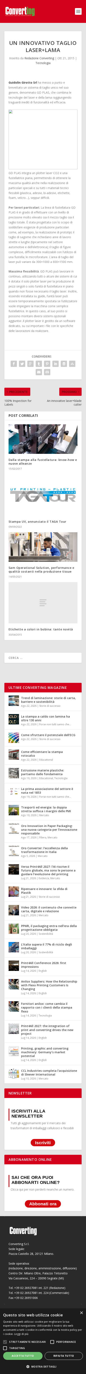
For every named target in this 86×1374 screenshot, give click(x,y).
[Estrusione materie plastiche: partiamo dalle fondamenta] (14, 773)
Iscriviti (43, 1142)
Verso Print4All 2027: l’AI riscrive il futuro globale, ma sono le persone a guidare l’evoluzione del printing (48, 870)
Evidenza (44, 878)
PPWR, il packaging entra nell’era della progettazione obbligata (49, 928)
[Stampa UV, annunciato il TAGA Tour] (43, 494)
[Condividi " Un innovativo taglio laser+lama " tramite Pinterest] (47, 364)
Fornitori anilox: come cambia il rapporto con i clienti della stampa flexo (46, 1007)
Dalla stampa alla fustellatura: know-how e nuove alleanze (43, 461)
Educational (46, 759)
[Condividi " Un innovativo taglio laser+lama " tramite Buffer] (64, 364)
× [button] (81, 1313)
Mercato (44, 815)
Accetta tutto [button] (23, 1356)
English (43, 971)
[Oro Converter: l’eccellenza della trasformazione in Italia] (14, 851)
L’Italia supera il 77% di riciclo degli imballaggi (46, 946)
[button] (43, 1366)
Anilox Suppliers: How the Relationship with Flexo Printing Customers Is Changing (49, 985)
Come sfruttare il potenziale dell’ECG (48, 735)
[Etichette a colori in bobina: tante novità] (43, 602)
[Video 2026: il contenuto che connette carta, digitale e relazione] (14, 910)
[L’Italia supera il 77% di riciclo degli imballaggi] (14, 947)
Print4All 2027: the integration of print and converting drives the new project (47, 1029)
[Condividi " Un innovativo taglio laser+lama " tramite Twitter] (22, 364)
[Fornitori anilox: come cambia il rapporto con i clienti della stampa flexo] (14, 1006)
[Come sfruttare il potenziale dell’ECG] (14, 738)
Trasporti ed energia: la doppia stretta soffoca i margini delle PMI (46, 809)
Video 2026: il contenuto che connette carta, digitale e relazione (48, 909)
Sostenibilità (46, 934)
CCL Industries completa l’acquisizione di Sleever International (49, 1072)
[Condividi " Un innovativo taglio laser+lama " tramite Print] (47, 372)
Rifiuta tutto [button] (63, 1356)
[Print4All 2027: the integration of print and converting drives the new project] (14, 1029)
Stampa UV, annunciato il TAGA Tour (37, 522)
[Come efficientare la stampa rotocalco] (14, 754)
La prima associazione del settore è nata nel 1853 (47, 791)
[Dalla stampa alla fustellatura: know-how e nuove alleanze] (43, 439)
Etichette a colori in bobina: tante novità (41, 629)
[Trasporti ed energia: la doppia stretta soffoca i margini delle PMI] (14, 810)
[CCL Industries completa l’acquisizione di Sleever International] (14, 1073)
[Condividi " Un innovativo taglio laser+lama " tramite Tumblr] (39, 364)
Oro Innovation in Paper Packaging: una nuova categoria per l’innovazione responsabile (49, 829)
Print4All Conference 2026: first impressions (43, 965)
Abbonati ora (43, 1204)
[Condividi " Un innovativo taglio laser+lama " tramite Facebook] (14, 364)
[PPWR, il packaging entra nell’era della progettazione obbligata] (14, 928)
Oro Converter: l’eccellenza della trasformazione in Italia (44, 850)
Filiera (42, 837)
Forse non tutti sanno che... (55, 724)
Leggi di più (21, 1334)
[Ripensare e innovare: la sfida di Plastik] (14, 891)
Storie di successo (50, 706)
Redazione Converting (39, 58)
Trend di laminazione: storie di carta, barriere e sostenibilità (48, 700)
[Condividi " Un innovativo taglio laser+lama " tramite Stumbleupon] (72, 364)
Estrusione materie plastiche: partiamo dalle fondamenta (42, 772)
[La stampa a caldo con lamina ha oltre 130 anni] (14, 719)
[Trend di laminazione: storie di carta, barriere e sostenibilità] (14, 701)
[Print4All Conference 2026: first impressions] (14, 966)
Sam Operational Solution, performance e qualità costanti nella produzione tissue (41, 569)
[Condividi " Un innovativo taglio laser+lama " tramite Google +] (30, 364)
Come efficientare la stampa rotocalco (42, 754)
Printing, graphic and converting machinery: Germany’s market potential (44, 1052)
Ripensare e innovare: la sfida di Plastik (44, 891)
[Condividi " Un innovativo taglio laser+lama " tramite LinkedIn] (55, 364)
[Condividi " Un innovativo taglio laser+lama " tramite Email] (39, 372)
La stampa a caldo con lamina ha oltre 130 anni (45, 718)
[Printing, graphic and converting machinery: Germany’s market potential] (14, 1051)
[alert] (43, 1341)
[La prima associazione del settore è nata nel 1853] (14, 791)
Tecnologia (43, 63)
